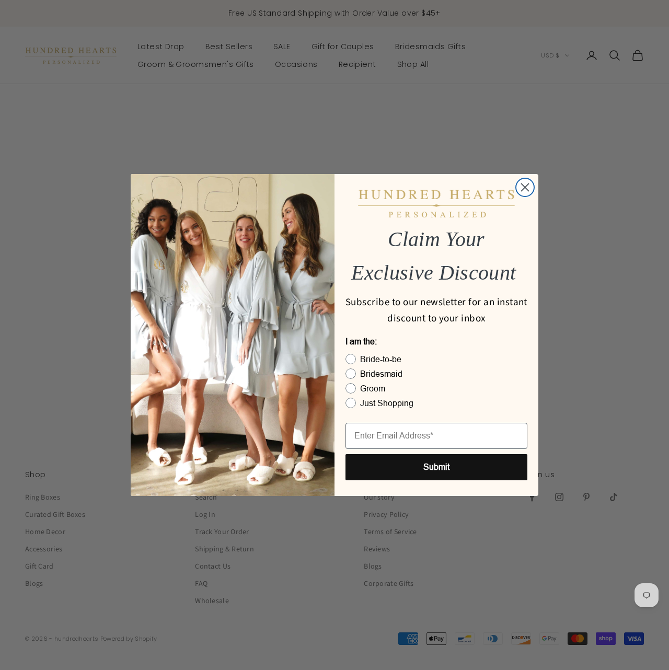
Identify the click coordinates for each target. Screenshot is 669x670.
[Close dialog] (525, 187)
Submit (436, 467)
